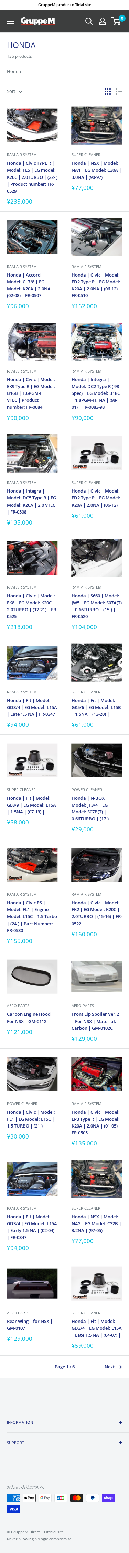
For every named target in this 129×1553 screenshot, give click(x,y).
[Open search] (89, 21)
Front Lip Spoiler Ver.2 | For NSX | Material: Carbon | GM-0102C (95, 1021)
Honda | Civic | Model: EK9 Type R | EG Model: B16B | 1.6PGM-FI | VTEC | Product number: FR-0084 (31, 393)
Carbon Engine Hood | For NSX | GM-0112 (30, 1017)
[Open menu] (10, 21)
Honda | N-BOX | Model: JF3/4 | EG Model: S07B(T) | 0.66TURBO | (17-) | (92, 808)
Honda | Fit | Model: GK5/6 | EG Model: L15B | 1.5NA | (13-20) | (96, 707)
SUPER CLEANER (86, 154)
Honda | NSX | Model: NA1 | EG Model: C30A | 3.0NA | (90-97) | (96, 170)
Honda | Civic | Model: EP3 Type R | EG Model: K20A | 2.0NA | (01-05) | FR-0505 (96, 1122)
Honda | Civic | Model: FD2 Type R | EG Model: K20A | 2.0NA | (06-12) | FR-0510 (96, 285)
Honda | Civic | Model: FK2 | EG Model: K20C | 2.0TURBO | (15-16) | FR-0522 (97, 912)
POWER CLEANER (87, 789)
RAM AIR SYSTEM (22, 154)
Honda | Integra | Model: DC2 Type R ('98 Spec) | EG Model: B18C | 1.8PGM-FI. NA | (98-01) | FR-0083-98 (96, 393)
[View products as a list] (119, 91)
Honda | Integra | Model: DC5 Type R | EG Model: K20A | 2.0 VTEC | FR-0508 (31, 501)
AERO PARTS (18, 1005)
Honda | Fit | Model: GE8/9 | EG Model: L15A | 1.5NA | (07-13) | (31, 805)
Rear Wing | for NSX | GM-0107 (30, 1324)
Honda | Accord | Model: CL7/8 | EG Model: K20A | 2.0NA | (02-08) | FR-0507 (30, 285)
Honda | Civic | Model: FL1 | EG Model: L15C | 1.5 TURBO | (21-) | (31, 1119)
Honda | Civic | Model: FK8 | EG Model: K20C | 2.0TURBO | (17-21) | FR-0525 (32, 606)
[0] (116, 21)
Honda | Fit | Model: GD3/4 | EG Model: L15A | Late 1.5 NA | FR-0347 (32, 707)
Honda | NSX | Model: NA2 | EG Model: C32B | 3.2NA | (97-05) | (96, 1223)
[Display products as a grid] (108, 91)
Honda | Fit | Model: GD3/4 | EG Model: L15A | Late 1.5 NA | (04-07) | (97, 1328)
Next (110, 1366)
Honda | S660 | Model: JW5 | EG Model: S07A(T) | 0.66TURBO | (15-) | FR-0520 (97, 606)
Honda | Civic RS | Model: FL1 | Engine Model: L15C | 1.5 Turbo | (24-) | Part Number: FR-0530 (32, 916)
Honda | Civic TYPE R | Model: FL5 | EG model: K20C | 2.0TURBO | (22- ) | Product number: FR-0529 (32, 177)
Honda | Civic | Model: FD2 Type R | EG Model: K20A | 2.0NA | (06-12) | (96, 498)
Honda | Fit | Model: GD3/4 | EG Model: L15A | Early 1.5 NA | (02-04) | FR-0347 (32, 1227)
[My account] (102, 21)
